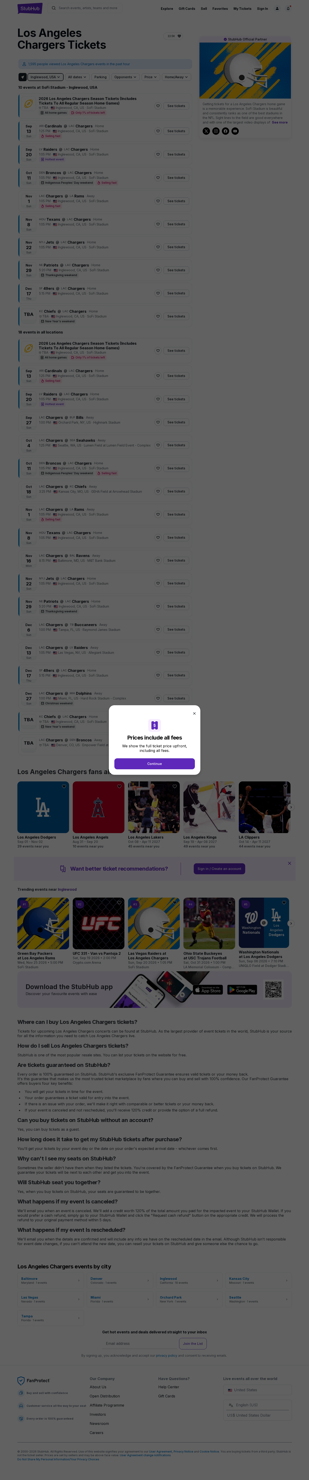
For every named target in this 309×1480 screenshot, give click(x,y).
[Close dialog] (194, 713)
